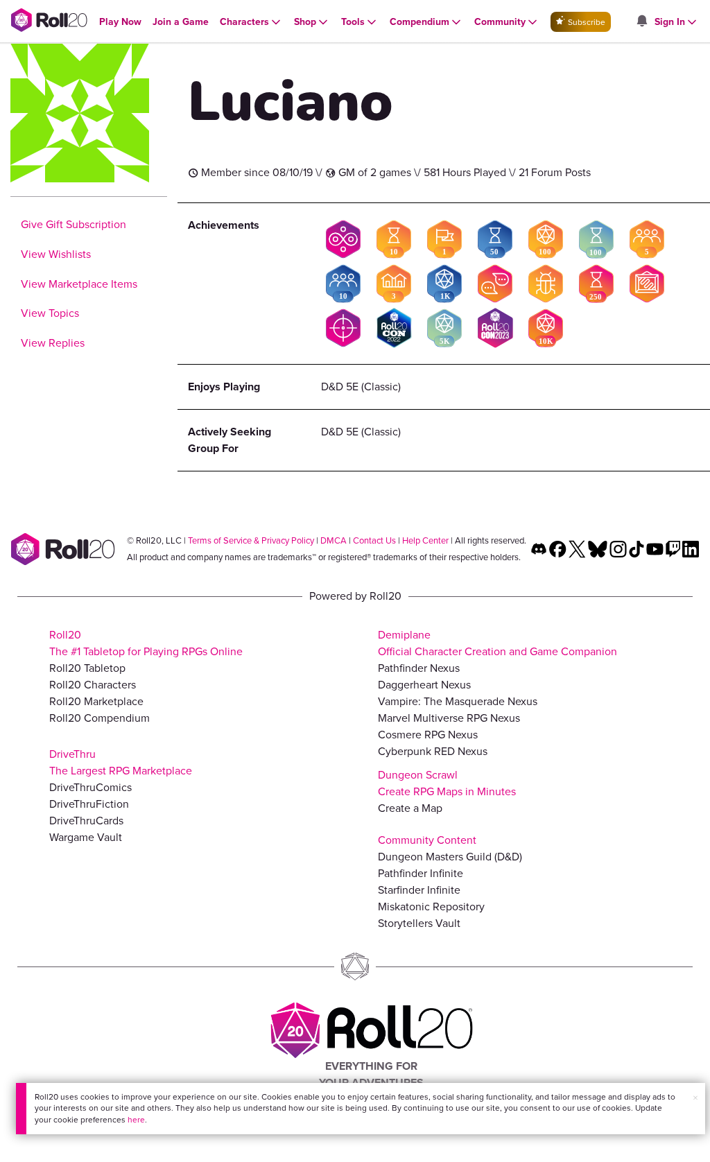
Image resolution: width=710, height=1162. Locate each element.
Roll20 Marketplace (96, 701)
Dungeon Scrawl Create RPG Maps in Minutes (447, 783)
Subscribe (585, 22)
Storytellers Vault (419, 923)
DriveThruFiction (89, 804)
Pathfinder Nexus (419, 668)
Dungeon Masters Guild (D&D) (450, 857)
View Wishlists (56, 254)
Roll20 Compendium (99, 718)
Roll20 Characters (92, 685)
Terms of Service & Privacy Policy (251, 540)
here (136, 1119)
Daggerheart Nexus (424, 685)
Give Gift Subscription (73, 224)
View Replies (53, 343)
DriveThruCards (86, 821)
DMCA (333, 540)
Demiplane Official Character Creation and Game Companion (497, 643)
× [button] (695, 1098)
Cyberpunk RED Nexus (432, 751)
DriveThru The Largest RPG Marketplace (120, 762)
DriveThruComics (90, 787)
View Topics (50, 313)
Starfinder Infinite (419, 890)
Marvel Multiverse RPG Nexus (449, 718)
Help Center (425, 540)
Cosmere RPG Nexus (428, 735)
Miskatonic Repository (431, 906)
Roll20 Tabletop (87, 668)
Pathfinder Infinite (420, 873)
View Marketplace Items (79, 284)
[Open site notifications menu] (641, 22)
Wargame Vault (85, 837)
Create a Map (410, 808)
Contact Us (374, 540)
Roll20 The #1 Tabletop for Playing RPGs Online (146, 643)
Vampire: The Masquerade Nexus (457, 701)
